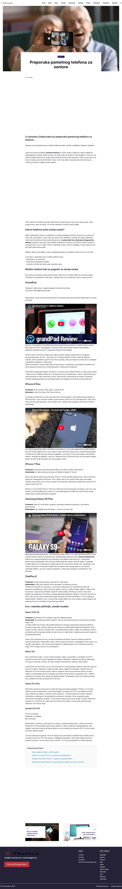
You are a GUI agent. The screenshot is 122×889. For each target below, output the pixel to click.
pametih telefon (52, 153)
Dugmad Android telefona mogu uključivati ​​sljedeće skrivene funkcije (58, 762)
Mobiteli (61, 56)
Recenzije (72, 3)
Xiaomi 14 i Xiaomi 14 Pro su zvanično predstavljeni (51, 755)
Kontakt (114, 3)
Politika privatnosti (102, 886)
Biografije (103, 855)
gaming (102, 857)
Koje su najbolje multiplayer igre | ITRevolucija (32, 833)
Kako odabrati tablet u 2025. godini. (45, 752)
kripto (102, 864)
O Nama (81, 855)
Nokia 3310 (29, 639)
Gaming (80, 3)
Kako (56, 3)
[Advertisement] (61, 107)
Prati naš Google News (16, 864)
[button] (120, 3)
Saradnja (81, 859)
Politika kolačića (116, 886)
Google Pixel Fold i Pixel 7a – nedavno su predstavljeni (52, 759)
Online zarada (104, 869)
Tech (43, 3)
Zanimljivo (96, 3)
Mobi (50, 3)
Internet (102, 859)
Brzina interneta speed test (87, 862)
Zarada (63, 3)
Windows (106, 3)
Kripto (88, 3)
